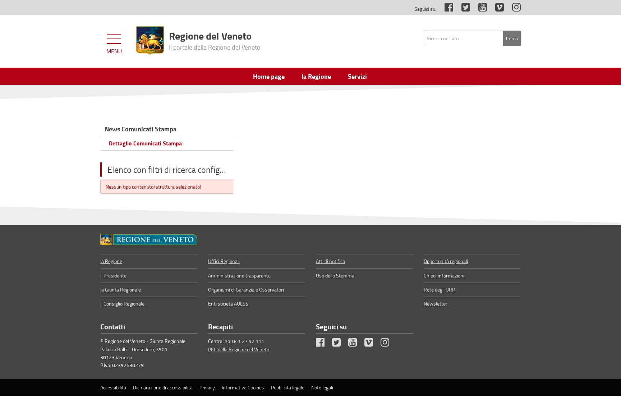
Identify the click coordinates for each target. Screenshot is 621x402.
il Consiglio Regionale (122, 303)
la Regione (111, 261)
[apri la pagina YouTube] (479, 8)
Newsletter (435, 303)
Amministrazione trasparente (239, 275)
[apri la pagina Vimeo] (496, 8)
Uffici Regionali (224, 261)
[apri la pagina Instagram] (513, 8)
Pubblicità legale (287, 387)
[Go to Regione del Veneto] (148, 239)
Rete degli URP (439, 289)
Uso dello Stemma (335, 275)
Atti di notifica (330, 261)
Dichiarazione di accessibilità (163, 387)
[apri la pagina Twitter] (462, 8)
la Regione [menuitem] (316, 76)
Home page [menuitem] (269, 76)
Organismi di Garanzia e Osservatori (246, 289)
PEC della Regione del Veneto (238, 349)
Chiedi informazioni (444, 275)
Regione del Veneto (215, 39)
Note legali (322, 387)
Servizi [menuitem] (357, 76)
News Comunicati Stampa (140, 129)
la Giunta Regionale (120, 289)
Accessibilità (113, 387)
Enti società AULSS (228, 303)
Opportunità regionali (446, 261)
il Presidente (113, 275)
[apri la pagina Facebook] (445, 8)
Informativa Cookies (243, 387)
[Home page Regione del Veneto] (150, 40)
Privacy (207, 387)
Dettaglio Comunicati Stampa (145, 143)
